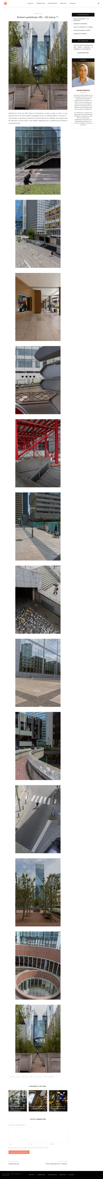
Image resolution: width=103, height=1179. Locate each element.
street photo (38, 1076)
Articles (30, 3)
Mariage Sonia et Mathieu (80, 33)
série (31, 1076)
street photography (49, 1076)
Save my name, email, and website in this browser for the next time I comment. (29, 1148)
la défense (12, 1076)
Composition (40, 3)
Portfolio (63, 3)
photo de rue (24, 1076)
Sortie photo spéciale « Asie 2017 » (82, 30)
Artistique (38, 13)
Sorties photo (52, 3)
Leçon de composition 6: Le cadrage (83, 27)
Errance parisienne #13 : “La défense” (56, 1164)
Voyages (72, 3)
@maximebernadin (83, 53)
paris (18, 1076)
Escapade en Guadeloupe (80, 23)
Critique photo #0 (14, 1164)
